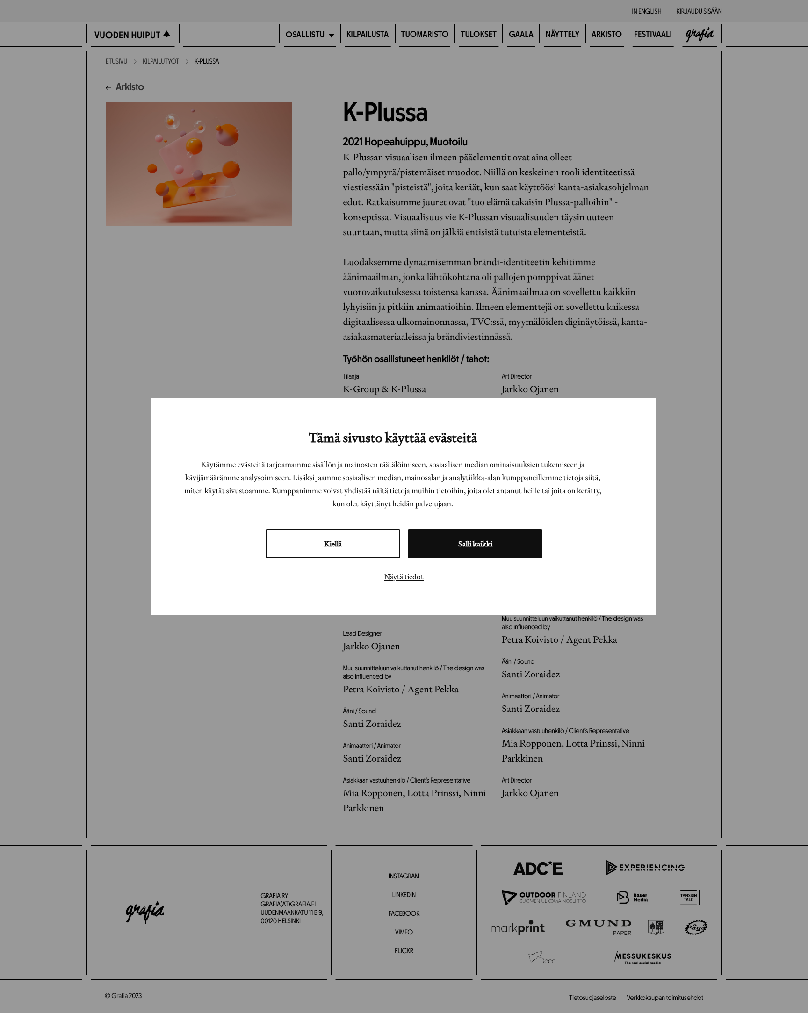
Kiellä (333, 544)
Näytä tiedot (404, 576)
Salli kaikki (475, 544)
